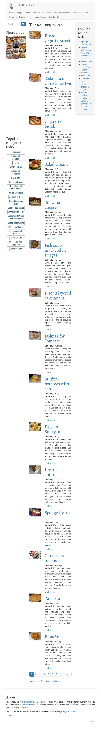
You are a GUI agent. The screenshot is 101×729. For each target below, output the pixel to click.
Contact (11, 715)
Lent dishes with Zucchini (16, 232)
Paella (16, 163)
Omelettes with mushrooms (15, 187)
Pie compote (86, 61)
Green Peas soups (16, 208)
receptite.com (29, 705)
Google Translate (68, 711)
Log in (92, 721)
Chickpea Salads (15, 182)
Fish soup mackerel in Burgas (55, 250)
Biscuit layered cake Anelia (58, 295)
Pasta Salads (16, 238)
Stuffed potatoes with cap (57, 384)
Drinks (22, 17)
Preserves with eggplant (15, 243)
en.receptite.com (31, 702)
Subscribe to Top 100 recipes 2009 (44, 681)
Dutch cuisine (16, 167)
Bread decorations (16, 223)
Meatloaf (84, 73)
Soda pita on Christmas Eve (58, 80)
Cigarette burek (53, 123)
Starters (36, 12)
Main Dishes (47, 12)
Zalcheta (52, 598)
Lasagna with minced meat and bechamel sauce (86, 53)
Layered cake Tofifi (56, 472)
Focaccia (16, 152)
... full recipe (50, 72)
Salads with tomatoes (16, 172)
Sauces (28, 12)
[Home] (12, 6)
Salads (12, 12)
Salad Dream (56, 164)
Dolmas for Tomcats (55, 338)
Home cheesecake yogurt (86, 87)
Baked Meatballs (15, 193)
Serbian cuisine (16, 197)
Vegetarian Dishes (62, 12)
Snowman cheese (54, 204)
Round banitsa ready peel (85, 95)
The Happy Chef (26, 5)
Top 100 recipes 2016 (16, 202)
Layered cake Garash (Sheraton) (86, 67)
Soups (20, 12)
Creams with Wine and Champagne (16, 217)
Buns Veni (54, 636)
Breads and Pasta (80, 12)
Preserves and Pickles (36, 17)
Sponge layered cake (58, 515)
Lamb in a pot (16, 249)
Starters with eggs (16, 212)
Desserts (13, 17)
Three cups (86, 75)
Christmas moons (54, 558)
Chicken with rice (15, 227)
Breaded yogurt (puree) (57, 37)
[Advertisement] (16, 96)
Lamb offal (15, 178)
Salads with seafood (16, 157)
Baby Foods (53, 17)
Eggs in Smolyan (52, 429)
